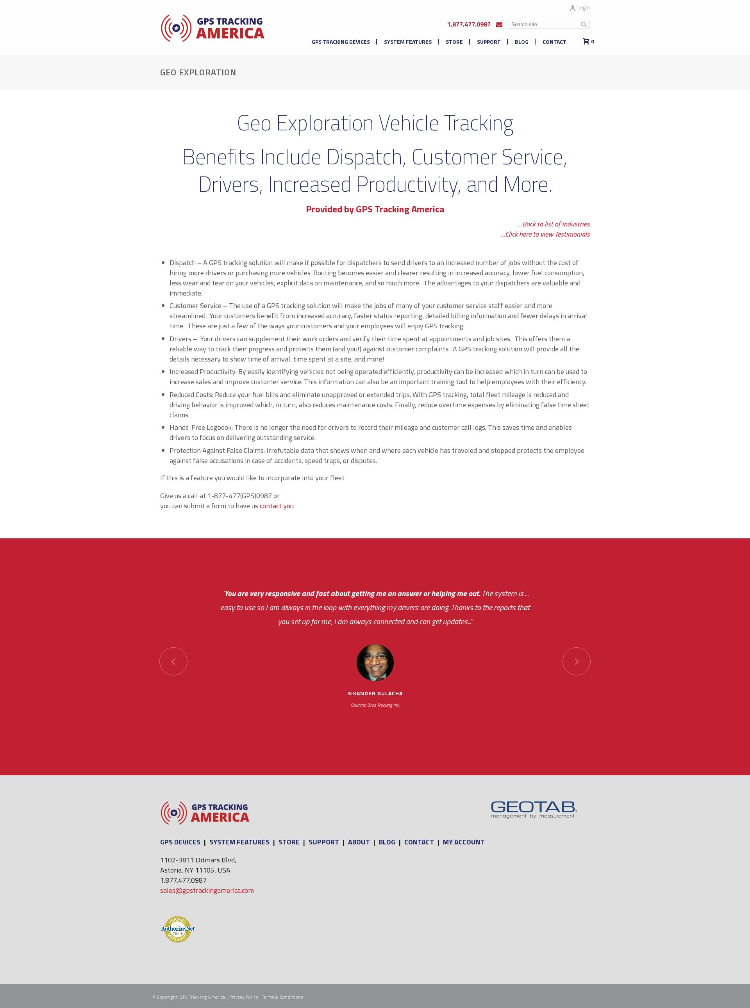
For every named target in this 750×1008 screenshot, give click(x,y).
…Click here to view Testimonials (545, 234)
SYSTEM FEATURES (239, 842)
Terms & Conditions (282, 997)
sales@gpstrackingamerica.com (207, 890)
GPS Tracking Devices (341, 41)
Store (454, 41)
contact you (277, 505)
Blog (522, 41)
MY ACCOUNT (464, 842)
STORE (289, 842)
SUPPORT (324, 842)
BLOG (387, 842)
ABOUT (359, 842)
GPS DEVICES (180, 842)
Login (583, 7)
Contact (554, 41)
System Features (408, 41)
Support (489, 41)
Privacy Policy (243, 997)
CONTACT (419, 842)
